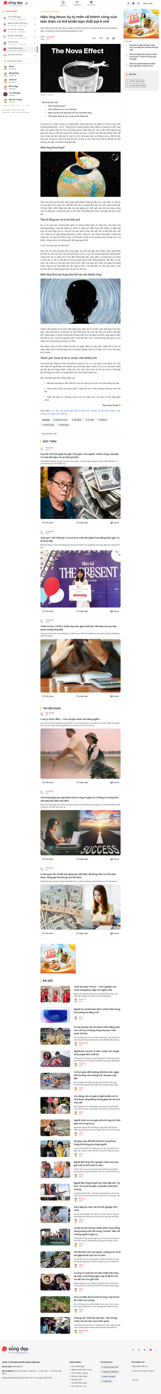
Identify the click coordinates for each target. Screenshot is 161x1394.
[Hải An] (76, 1018)
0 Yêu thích (49, 523)
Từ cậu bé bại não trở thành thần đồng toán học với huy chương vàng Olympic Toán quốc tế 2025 (97, 1030)
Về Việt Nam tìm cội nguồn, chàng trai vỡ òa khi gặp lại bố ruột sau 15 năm (97, 1254)
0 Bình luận (83, 523)
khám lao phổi (109, 1376)
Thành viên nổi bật (14, 61)
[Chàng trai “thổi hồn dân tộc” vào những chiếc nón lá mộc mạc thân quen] (55, 1325)
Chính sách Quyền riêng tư (143, 1371)
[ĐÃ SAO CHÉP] (108, 38)
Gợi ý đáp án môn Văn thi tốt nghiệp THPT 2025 (96, 1209)
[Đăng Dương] (76, 1044)
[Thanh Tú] (76, 1000)
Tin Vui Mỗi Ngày (77, 1366)
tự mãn (90, 419)
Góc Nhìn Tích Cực (79, 1386)
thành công (49, 425)
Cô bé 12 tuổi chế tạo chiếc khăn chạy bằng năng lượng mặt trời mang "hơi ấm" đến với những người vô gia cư (97, 1231)
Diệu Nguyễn (49, 713)
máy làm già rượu (110, 1367)
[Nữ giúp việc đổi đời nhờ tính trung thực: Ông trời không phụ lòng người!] (55, 1148)
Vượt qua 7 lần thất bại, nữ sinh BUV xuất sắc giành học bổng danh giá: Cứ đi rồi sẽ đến (79, 539)
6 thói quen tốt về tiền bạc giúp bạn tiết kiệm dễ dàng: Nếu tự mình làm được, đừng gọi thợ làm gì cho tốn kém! (78, 876)
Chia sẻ (116, 523)
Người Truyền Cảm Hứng (81, 1369)
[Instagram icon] (138, 1350)
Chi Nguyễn (50, 37)
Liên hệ (135, 1380)
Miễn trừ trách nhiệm (18, 110)
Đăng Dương (83, 1043)
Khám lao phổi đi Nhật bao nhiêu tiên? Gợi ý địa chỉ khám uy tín (142, 65)
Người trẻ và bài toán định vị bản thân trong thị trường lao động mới (97, 1011)
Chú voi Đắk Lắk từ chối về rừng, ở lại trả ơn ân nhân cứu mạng (96, 1299)
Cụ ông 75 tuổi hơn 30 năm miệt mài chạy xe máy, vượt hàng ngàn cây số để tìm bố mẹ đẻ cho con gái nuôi (96, 1276)
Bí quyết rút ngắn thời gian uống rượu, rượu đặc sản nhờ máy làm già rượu (143, 47)
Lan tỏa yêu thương (137, 85)
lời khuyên (64, 425)
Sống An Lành (76, 1379)
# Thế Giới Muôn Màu (49, 12)
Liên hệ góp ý (6, 110)
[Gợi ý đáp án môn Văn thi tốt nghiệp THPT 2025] (55, 1214)
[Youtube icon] (150, 1350)
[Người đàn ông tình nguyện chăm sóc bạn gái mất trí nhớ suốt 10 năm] (55, 1169)
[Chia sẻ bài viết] (128, 3)
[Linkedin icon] (144, 1350)
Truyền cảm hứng (136, 81)
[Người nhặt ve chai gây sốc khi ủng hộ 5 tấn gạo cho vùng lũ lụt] (55, 1127)
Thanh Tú (82, 999)
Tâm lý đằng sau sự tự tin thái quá (62, 109)
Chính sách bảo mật (22, 112)
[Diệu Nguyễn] (42, 714)
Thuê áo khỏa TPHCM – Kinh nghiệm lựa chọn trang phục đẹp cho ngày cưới (95, 988)
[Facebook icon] (133, 1350)
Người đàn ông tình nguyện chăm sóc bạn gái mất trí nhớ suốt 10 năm (96, 1164)
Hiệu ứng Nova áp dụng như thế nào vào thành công (69, 113)
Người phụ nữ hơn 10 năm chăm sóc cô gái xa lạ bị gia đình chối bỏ (96, 1053)
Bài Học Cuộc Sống (79, 1376)
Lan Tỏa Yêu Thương (79, 1373)
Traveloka (107, 1381)
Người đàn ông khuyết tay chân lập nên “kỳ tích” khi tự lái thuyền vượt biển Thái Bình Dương (97, 1186)
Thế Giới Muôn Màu (79, 1383)
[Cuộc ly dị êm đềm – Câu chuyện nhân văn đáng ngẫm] (80, 753)
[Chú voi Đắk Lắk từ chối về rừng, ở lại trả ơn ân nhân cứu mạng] (55, 1304)
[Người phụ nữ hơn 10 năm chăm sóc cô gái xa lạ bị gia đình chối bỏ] (55, 1058)
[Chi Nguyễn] (42, 449)
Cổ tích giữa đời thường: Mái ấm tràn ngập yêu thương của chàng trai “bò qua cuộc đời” (96, 1075)
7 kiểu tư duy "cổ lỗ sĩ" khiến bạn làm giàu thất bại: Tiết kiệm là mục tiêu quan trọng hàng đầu (78, 628)
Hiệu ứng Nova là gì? (57, 106)
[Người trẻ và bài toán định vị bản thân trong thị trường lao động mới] (55, 1014)
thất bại (103, 419)
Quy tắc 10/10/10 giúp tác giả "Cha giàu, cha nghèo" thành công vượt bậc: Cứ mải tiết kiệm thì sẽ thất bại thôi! (79, 456)
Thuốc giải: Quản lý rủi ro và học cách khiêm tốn (68, 116)
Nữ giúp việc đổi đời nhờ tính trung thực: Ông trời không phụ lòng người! (95, 1143)
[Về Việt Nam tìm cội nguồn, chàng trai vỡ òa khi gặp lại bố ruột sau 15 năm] (55, 1259)
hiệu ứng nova (61, 419)
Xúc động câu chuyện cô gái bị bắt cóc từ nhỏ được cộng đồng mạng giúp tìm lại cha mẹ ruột (97, 1099)
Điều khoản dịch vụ (140, 1366)
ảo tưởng (77, 419)
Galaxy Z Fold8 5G (110, 1372)
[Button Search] (26, 3)
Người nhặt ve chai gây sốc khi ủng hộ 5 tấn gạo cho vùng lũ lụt (97, 1122)
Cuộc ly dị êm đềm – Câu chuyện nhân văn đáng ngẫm (70, 719)
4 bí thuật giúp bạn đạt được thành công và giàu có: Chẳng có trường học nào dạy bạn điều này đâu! (79, 799)
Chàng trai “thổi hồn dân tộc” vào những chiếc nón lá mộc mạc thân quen (95, 1319)
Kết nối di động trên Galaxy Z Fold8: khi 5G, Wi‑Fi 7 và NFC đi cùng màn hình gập (143, 56)
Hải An (81, 1017)
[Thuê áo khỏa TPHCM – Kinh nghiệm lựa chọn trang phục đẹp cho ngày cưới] (55, 994)
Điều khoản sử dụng (8, 112)
